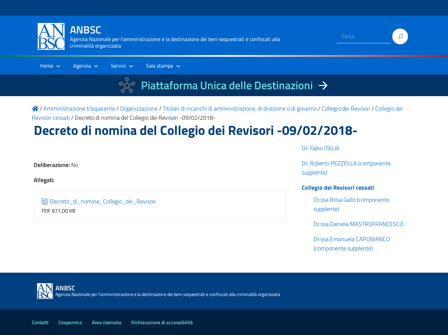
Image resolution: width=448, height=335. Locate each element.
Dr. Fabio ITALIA (320, 148)
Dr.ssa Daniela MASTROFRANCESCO (358, 224)
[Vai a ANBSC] (35, 108)
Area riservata (106, 322)
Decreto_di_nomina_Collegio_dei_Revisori (102, 201)
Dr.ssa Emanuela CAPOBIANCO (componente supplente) (352, 244)
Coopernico (70, 322)
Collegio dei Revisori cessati (338, 187)
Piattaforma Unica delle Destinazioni (227, 85)
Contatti (40, 322)
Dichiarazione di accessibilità (162, 322)
